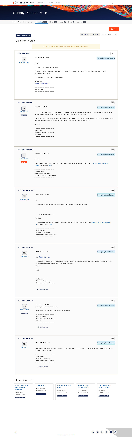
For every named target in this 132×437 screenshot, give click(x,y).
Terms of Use (59, 432)
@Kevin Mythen (44, 257)
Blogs (62, 22)
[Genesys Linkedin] (93, 432)
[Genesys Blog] (115, 432)
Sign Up (113, 29)
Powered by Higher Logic (66, 434)
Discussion (41, 22)
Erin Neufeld (23, 111)
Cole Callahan (23, 158)
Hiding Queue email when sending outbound (21, 387)
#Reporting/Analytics (42, 83)
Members (81, 22)
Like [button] (112, 53)
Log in (117, 2)
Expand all (84, 34)
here (49, 165)
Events (71, 22)
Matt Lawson (24, 256)
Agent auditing (41, 385)
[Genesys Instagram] (97, 432)
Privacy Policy (71, 432)
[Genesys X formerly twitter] (102, 432)
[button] (41, 2)
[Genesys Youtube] (111, 432)
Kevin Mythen (24, 62)
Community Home (28, 22)
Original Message (43, 289)
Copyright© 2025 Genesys (28, 432)
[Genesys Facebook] (106, 432)
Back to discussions (24, 35)
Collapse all (95, 34)
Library (53, 22)
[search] (92, 2)
